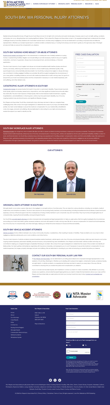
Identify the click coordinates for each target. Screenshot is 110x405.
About (28, 4)
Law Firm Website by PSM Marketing (84, 393)
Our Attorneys (15, 317)
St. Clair (86, 387)
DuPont (102, 384)
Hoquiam (90, 384)
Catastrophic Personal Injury (19, 332)
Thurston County (46, 389)
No (94, 89)
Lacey (26, 387)
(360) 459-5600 (39, 319)
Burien (81, 387)
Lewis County (56, 389)
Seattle (31, 387)
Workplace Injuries (16, 337)
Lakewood (43, 387)
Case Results (14, 320)
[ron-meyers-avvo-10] (12, 295)
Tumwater (36, 387)
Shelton (21, 387)
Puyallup (63, 384)
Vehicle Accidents (16, 335)
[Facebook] (50, 380)
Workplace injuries (8, 131)
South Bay (38, 389)
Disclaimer (50, 393)
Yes (79, 89)
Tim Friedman (39, 194)
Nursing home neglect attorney (44, 4)
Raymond (16, 387)
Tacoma (76, 387)
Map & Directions (40, 323)
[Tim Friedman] (39, 174)
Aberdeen (96, 384)
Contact (29, 8)
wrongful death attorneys (19, 219)
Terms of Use (58, 393)
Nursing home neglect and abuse (13, 55)
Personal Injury (76, 4)
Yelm (68, 384)
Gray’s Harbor (57, 387)
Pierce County (76, 389)
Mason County (64, 389)
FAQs (12, 322)
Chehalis (63, 387)
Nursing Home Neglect (17, 327)
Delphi (99, 387)
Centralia (49, 387)
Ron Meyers (71, 194)
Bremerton (70, 387)
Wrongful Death (64, 4)
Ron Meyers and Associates (42, 259)
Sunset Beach (93, 387)
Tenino (76, 384)
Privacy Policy (79, 111)
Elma (71, 384)
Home (12, 312)
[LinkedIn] (59, 380)
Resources (88, 4)
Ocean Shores (82, 384)
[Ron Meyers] (71, 174)
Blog (97, 4)
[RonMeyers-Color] (14, 4)
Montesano (9, 387)
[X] (55, 380)
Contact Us (14, 325)
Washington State (44, 384)
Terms (84, 111)
